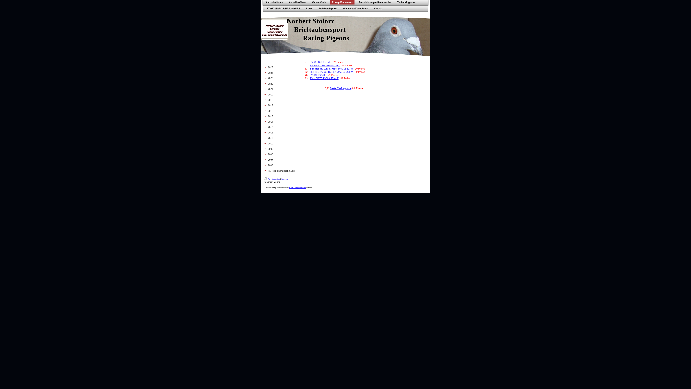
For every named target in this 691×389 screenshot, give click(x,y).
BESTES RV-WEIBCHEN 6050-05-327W (332, 68)
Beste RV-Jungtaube (340, 88)
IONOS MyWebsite (297, 187)
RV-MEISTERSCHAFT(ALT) (324, 78)
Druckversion (274, 179)
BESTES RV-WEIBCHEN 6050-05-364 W (331, 72)
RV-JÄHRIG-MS (318, 75)
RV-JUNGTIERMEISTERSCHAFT (325, 65)
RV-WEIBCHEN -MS (320, 62)
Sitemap (284, 179)
